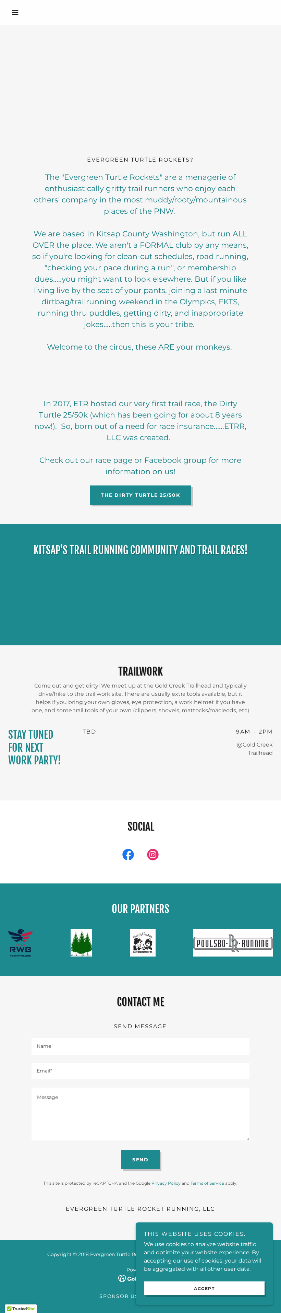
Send (140, 1160)
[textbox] (140, 1046)
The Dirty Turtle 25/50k (140, 495)
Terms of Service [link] (207, 1183)
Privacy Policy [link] (166, 1183)
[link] (128, 856)
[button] (28, 12)
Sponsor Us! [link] (119, 1296)
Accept (204, 1288)
